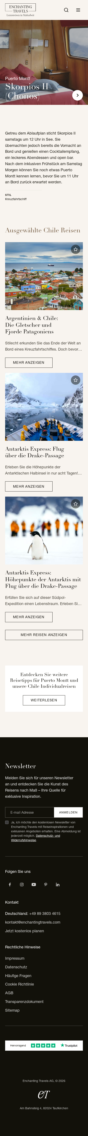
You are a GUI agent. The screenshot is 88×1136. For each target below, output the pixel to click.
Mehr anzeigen (29, 362)
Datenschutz (16, 967)
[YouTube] (33, 884)
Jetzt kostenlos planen (24, 930)
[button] (75, 249)
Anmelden (68, 812)
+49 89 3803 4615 (44, 913)
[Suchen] (66, 10)
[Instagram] (21, 884)
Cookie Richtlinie (19, 984)
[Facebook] (10, 884)
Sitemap (12, 1010)
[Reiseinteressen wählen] (45, 884)
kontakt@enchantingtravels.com (32, 922)
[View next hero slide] (77, 95)
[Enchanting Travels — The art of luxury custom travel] (20, 10)
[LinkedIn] (57, 884)
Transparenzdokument (24, 1001)
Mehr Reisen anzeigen (44, 635)
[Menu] (78, 10)
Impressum (14, 958)
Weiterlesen (44, 700)
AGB (9, 992)
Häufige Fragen (18, 975)
